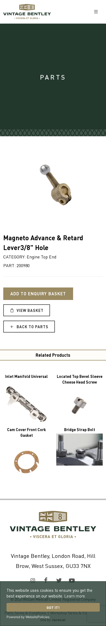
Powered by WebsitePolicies (28, 617)
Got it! (53, 607)
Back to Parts (31, 326)
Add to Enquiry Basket (38, 293)
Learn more (74, 596)
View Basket (29, 310)
